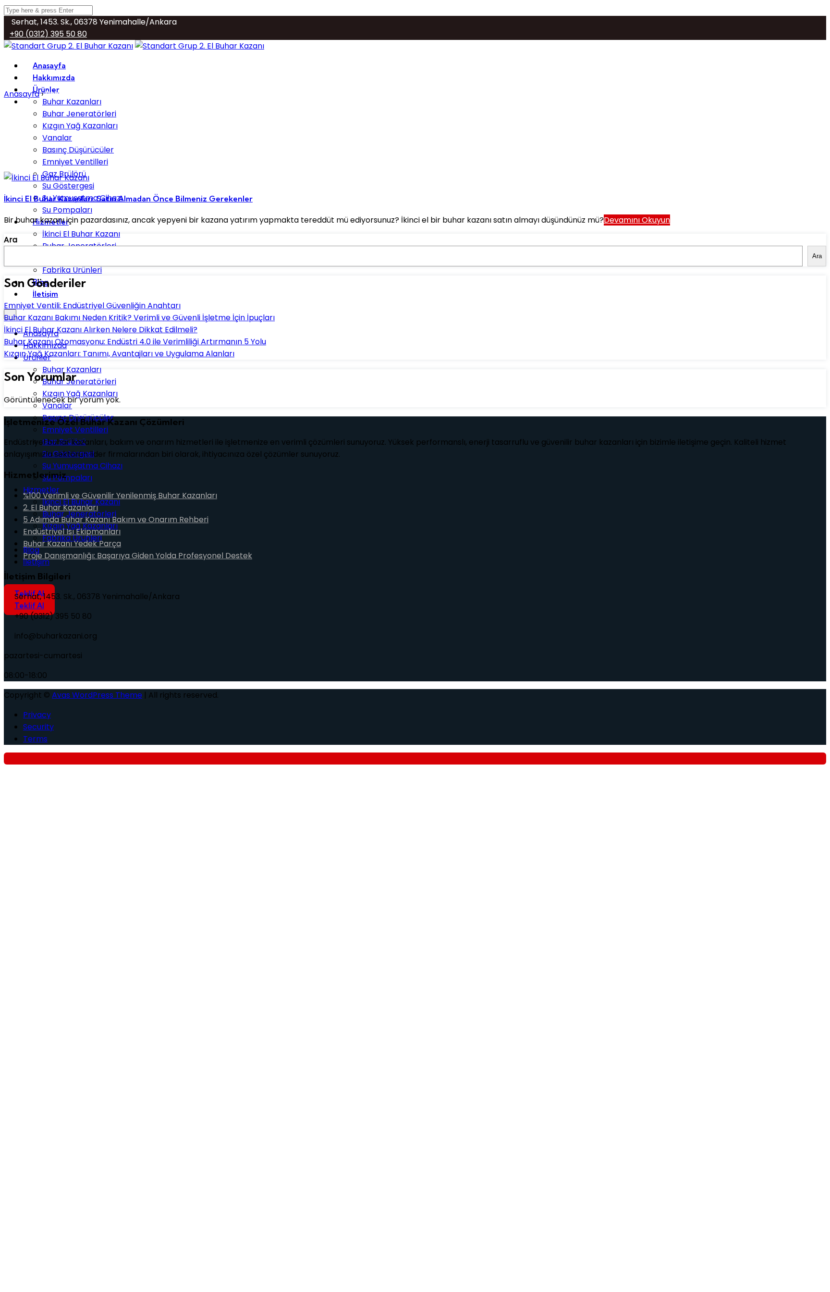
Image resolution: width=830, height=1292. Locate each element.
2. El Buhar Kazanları (60, 507)
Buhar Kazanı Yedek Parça (72, 543)
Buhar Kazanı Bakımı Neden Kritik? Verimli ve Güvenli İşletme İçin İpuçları (139, 317)
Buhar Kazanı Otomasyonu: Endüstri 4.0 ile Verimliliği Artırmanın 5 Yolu (135, 341)
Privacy (37, 714)
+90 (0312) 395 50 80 (48, 33)
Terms (35, 738)
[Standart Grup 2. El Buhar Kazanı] (199, 45)
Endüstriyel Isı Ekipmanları (72, 531)
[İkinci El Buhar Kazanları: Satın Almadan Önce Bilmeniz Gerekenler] (46, 177)
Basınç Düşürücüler (78, 149)
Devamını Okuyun (637, 220)
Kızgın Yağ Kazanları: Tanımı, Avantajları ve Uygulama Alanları (119, 353)
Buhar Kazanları (71, 101)
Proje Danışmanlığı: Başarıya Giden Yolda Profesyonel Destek (137, 555)
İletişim (45, 294)
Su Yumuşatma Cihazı (82, 465)
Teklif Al (29, 605)
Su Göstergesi (68, 185)
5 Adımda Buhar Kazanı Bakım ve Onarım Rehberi (115, 519)
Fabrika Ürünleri (72, 270)
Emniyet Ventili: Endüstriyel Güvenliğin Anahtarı (92, 305)
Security (38, 726)
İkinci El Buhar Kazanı (81, 233)
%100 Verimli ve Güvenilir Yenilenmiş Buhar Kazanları (120, 495)
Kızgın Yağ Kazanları (80, 125)
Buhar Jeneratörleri (79, 113)
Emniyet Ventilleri (75, 161)
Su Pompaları (67, 477)
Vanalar (57, 137)
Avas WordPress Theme (97, 695)
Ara (10, 239)
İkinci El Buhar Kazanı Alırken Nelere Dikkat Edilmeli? (100, 329)
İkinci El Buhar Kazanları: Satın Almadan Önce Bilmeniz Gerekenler (128, 198)
